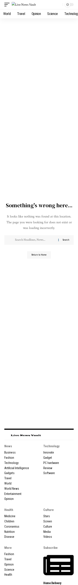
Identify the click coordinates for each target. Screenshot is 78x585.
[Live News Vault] (24, 5)
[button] (8, 5)
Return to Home (39, 254)
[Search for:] (35, 240)
